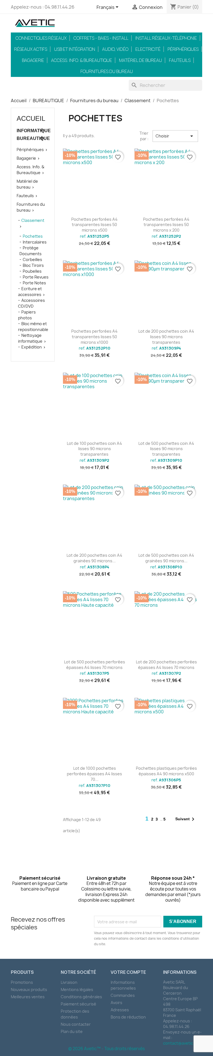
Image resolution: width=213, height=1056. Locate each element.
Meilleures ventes (28, 996)
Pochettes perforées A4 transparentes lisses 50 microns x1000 (94, 336)
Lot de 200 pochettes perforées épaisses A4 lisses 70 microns (166, 664)
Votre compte (128, 972)
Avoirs (116, 1002)
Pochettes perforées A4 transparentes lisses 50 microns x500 (94, 225)
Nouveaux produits (29, 989)
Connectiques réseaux (41, 38)
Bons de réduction (128, 1017)
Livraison (69, 982)
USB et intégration (74, 49)
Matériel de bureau (140, 60)
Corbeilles (32, 259)
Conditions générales (81, 996)
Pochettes (33, 236)
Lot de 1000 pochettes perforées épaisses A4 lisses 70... (94, 774)
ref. (94, 236)
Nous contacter (76, 1024)
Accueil (31, 118)
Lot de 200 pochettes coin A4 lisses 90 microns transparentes (166, 336)
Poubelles (32, 271)
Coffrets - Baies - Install (100, 38)
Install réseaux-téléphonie (166, 38)
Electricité (148, 49)
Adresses (120, 1009)
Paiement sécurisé (78, 1004)
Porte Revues (36, 277)
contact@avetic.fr (180, 1043)
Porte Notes (34, 282)
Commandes (123, 995)
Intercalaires (35, 242)
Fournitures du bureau (106, 71)
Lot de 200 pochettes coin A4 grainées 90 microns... (94, 558)
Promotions (22, 982)
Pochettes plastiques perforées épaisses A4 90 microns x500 (166, 771)
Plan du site (72, 1031)
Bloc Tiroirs (33, 265)
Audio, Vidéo (115, 49)
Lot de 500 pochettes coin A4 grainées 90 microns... (166, 558)
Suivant (185, 819)
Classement (32, 220)
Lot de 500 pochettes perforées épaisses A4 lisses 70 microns (94, 664)
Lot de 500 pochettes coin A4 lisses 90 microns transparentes (166, 449)
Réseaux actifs (30, 49)
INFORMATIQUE (33, 130)
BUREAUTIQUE (33, 138)
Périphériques (183, 49)
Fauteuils (180, 60)
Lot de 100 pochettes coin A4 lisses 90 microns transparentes (94, 449)
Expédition (31, 347)
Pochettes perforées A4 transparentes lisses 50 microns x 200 (166, 225)
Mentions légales (77, 989)
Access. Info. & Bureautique (81, 60)
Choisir (175, 136)
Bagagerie (33, 60)
